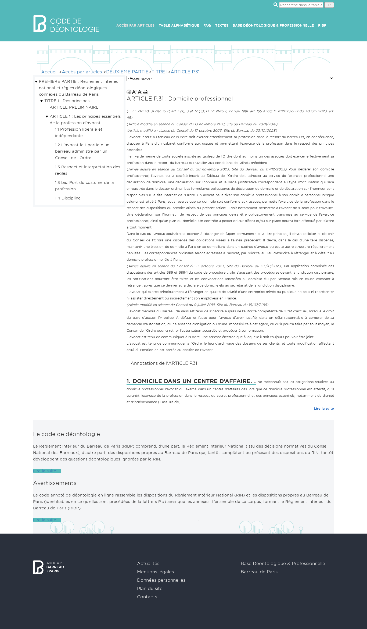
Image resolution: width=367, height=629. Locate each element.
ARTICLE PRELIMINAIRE (74, 107)
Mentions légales (155, 571)
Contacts (147, 596)
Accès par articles (135, 25)
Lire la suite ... (47, 471)
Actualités (148, 563)
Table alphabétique (179, 25)
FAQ (207, 25)
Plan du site (150, 588)
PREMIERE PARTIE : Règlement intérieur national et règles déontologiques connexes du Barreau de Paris (79, 88)
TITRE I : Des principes (66, 101)
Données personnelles (161, 580)
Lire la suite (324, 408)
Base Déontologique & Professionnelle (273, 25)
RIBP (322, 25)
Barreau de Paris (259, 571)
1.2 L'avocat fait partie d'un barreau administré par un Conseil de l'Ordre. (82, 151)
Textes (221, 25)
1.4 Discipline (68, 198)
